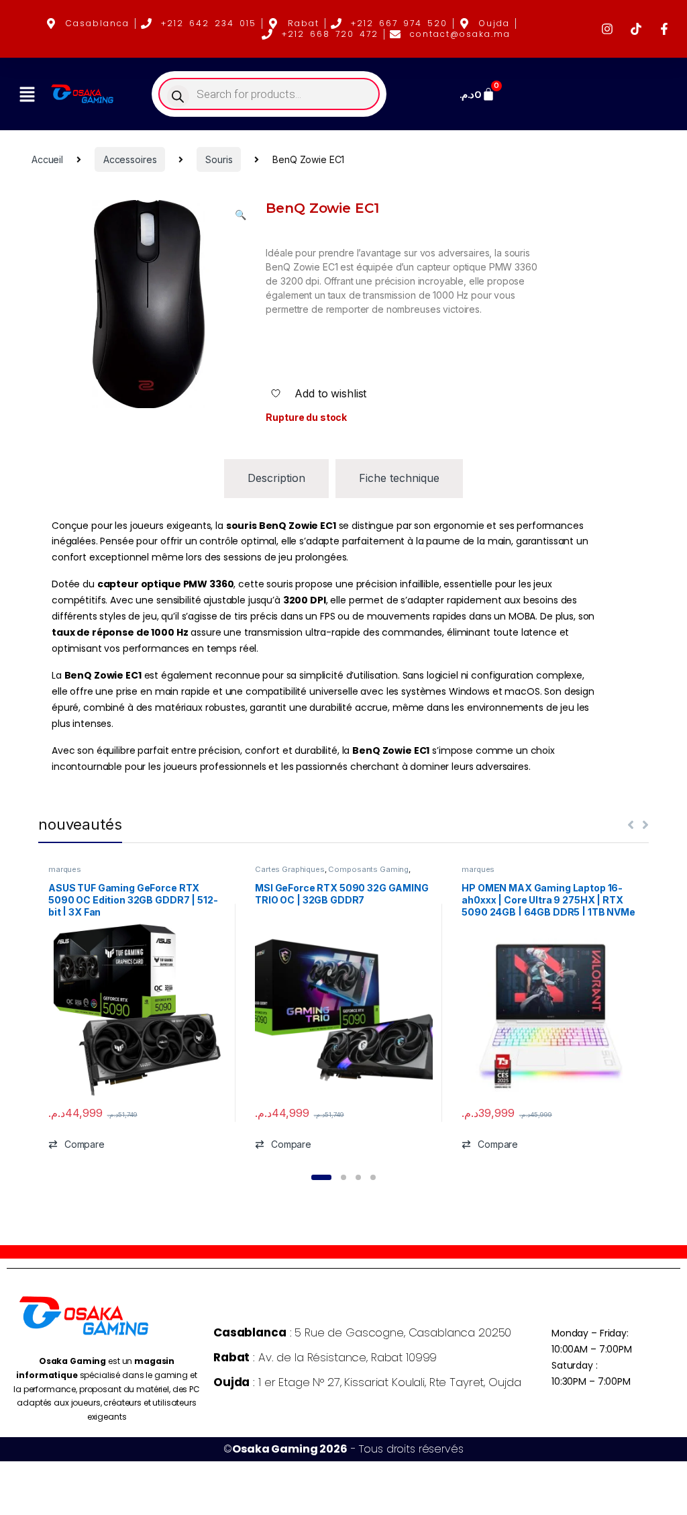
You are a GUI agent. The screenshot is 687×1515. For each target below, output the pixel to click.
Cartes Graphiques (290, 869)
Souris (218, 159)
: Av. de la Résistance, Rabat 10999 (325, 1357)
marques (64, 869)
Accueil (47, 159)
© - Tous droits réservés (343, 1449)
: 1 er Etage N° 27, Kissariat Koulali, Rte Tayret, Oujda (367, 1382)
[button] (26, 94)
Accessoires (129, 159)
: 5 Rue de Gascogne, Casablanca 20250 (362, 1332)
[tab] (276, 478)
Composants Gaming (368, 869)
